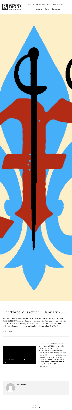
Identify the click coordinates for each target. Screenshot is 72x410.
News (4, 309)
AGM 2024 (36, 408)
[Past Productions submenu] (66, 4)
